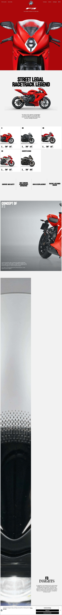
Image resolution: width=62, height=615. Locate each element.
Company (45, 1)
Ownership (10, 1)
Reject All (47, 610)
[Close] (60, 610)
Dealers (49, 1)
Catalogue (55, 1)
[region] (31, 610)
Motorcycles (3, 1)
